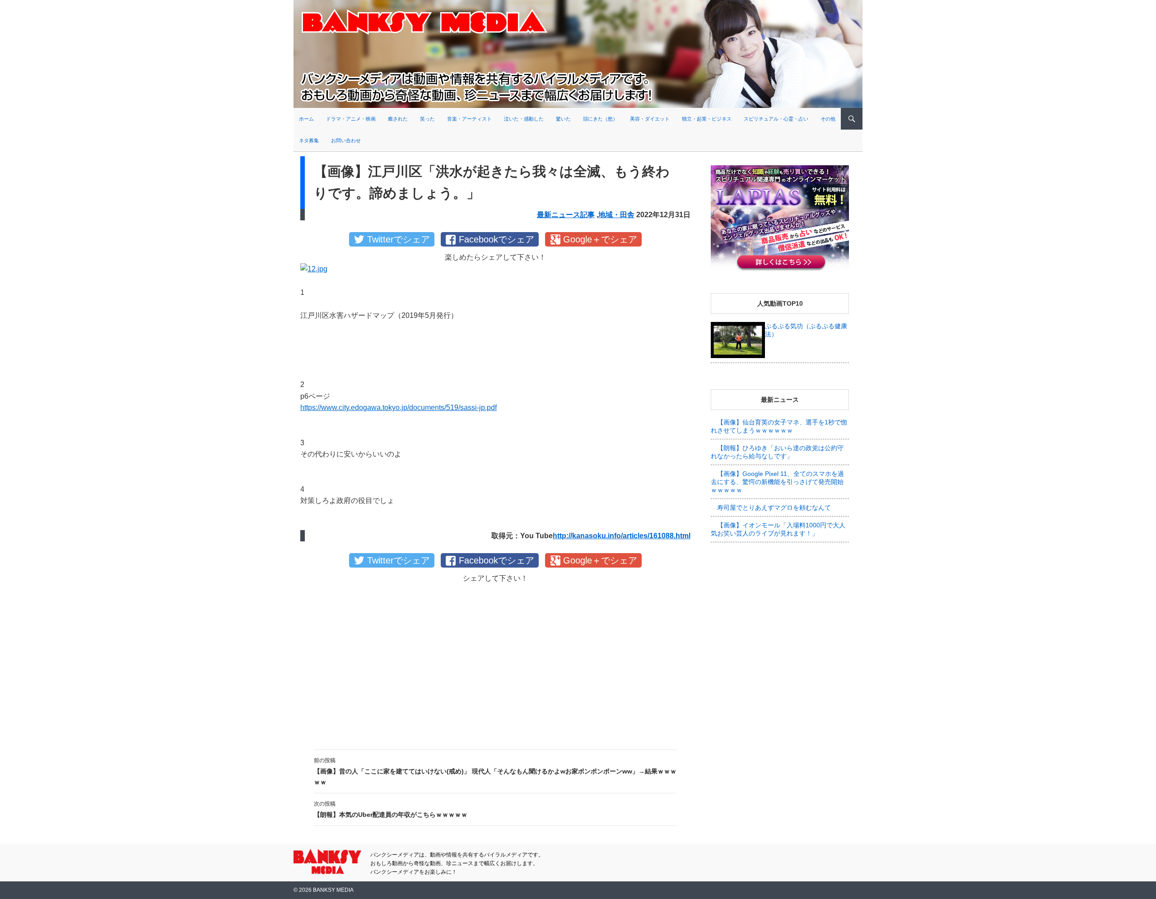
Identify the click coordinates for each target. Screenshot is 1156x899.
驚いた (563, 118)
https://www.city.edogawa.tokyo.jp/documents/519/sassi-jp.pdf (398, 407)
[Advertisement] (495, 659)
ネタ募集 (309, 140)
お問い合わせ (346, 140)
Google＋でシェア (600, 239)
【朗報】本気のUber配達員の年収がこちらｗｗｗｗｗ (390, 809)
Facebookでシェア (496, 239)
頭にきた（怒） (600, 118)
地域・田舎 (616, 215)
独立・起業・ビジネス (707, 118)
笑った (427, 118)
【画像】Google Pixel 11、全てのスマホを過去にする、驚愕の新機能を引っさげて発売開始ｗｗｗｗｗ (777, 482)
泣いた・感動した (524, 118)
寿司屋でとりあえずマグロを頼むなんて (774, 507)
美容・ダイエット (650, 118)
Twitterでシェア (398, 239)
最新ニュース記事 (566, 215)
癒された (398, 118)
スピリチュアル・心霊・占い (776, 118)
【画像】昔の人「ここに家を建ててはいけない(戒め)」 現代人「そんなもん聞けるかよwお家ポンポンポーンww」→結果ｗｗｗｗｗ (495, 771)
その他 (827, 118)
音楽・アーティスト (469, 118)
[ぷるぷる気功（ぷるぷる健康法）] (738, 339)
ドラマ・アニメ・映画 (351, 118)
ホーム (306, 118)
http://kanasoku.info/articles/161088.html (621, 536)
